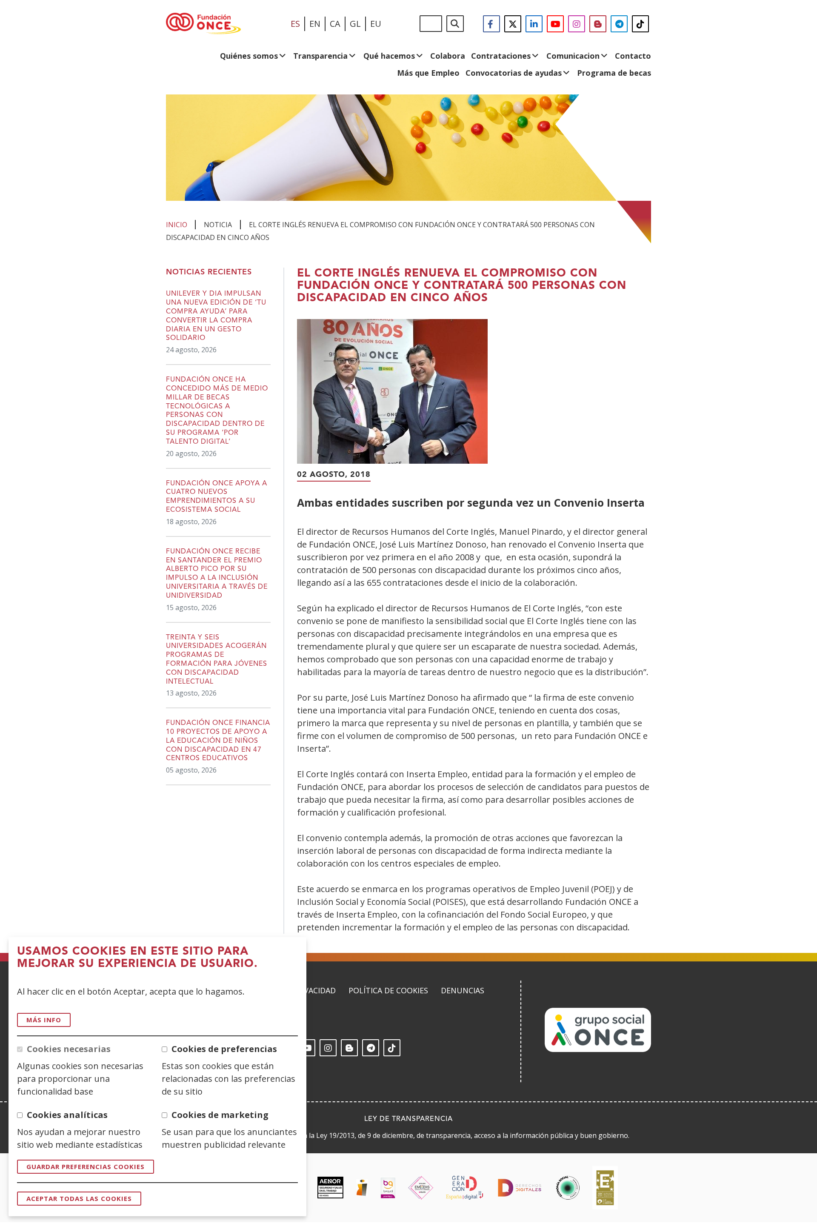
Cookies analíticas (67, 1115)
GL (355, 23)
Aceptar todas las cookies (79, 1198)
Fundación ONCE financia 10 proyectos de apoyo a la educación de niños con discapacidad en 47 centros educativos (218, 741)
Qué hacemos (389, 56)
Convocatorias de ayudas (514, 73)
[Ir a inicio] (203, 24)
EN (314, 23)
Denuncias (462, 990)
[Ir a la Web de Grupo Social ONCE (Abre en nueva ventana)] (598, 1049)
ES (295, 23)
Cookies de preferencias (224, 1049)
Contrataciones (501, 56)
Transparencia (320, 56)
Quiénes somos (249, 56)
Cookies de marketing (220, 1115)
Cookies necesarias (69, 1049)
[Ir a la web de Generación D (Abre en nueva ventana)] (464, 1188)
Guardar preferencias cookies (85, 1166)
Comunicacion (573, 56)
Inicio (176, 224)
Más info (43, 1019)
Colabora (447, 56)
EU (375, 23)
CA (335, 23)
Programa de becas (614, 73)
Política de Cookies (388, 990)
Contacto (633, 56)
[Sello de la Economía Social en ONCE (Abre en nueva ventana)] (568, 1188)
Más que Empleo (428, 73)
